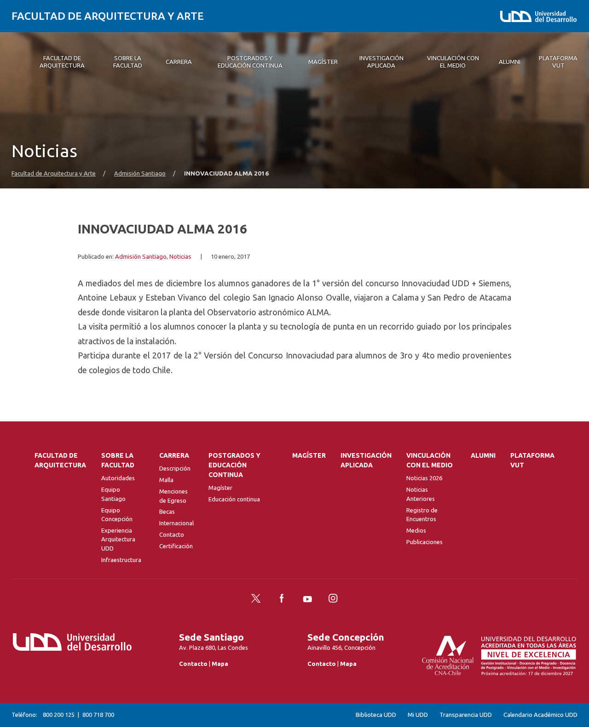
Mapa (220, 663)
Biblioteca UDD (376, 714)
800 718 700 (98, 714)
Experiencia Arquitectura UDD (118, 539)
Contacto (171, 534)
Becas (167, 511)
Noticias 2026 (424, 478)
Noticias (180, 256)
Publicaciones (424, 542)
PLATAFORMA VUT (532, 460)
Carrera (174, 455)
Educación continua (234, 499)
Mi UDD (418, 714)
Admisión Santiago (140, 173)
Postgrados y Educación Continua (234, 465)
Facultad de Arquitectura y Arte (108, 16)
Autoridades (118, 478)
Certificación (176, 546)
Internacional (176, 523)
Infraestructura (121, 560)
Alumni (483, 455)
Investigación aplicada (366, 460)
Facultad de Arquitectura (60, 460)
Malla (166, 480)
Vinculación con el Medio (429, 460)
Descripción (175, 468)
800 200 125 (59, 714)
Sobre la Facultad (117, 460)
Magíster (220, 487)
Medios (416, 530)
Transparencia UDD (465, 714)
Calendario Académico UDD (540, 714)
